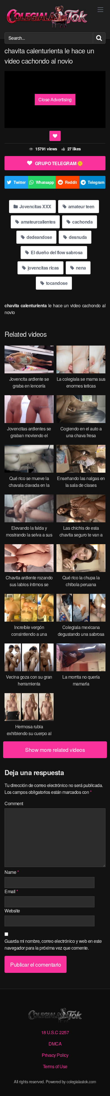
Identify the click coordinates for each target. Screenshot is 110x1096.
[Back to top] (100, 1083)
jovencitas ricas (43, 267)
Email (11, 891)
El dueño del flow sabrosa (56, 252)
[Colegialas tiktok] (47, 16)
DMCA (55, 1043)
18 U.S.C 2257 (55, 1032)
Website (12, 910)
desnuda (77, 237)
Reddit (71, 182)
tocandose (56, 283)
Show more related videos (55, 749)
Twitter (20, 182)
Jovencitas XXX (34, 206)
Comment (14, 803)
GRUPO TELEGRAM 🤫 (59, 163)
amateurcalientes (38, 221)
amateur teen (80, 206)
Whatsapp (45, 182)
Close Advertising (55, 99)
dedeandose (39, 237)
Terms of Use (55, 1066)
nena (80, 267)
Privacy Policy (55, 1055)
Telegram (96, 182)
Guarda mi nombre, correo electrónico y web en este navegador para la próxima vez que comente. (53, 944)
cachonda (82, 221)
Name (12, 872)
